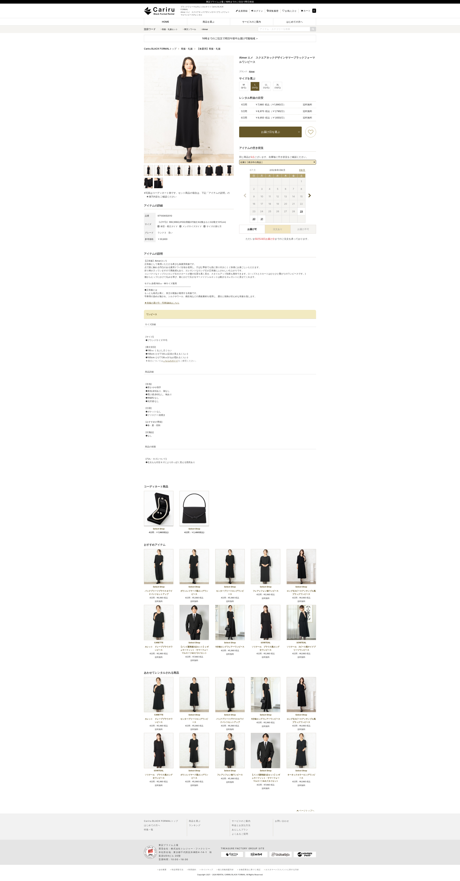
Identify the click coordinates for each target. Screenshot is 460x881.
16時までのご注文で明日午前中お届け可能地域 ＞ (230, 38)
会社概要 (163, 869)
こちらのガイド (170, 360)
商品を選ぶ (208, 21)
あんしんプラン (240, 829)
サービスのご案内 (251, 21)
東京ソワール (190, 29)
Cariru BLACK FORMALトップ (161, 821)
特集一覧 (148, 829)
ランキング (195, 825)
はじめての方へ (294, 21)
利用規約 (192, 869)
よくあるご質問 (240, 834)
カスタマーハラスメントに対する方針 (282, 869)
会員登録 (243, 11)
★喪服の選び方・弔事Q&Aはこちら (161, 302)
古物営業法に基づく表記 (250, 869)
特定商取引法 (177, 869)
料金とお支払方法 (241, 825)
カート (306, 10)
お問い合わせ (282, 821)
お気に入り (291, 11)
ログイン (258, 11)
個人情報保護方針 (226, 869)
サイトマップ (207, 869)
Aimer (205, 29)
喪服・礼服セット (170, 29)
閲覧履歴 (274, 11)
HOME (165, 21)
